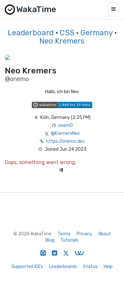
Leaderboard (31, 32)
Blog (49, 240)
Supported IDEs (27, 266)
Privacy (84, 234)
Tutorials (69, 240)
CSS (67, 32)
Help (108, 266)
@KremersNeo (65, 133)
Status (90, 266)
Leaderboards (63, 266)
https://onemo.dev (65, 141)
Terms (64, 234)
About (104, 234)
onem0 (65, 125)
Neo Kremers (62, 41)
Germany (96, 32)
